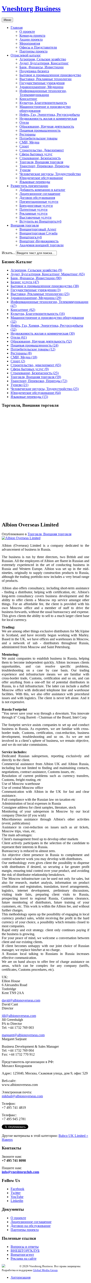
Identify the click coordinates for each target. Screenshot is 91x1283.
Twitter (16, 1193)
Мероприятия (29, 43)
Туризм (24, 170)
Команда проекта (32, 35)
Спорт (24, 146)
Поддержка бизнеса (34, 71)
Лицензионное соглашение (39, 194)
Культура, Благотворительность (43, 103)
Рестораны (27, 134)
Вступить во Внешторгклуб (40, 221)
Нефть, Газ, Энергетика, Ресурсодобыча (49, 114)
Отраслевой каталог (26, 55)
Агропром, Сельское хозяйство (42, 59)
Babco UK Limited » (73, 1136)
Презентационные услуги (38, 201)
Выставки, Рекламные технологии (45, 79)
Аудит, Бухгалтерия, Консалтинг (44, 63)
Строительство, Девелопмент (41, 150)
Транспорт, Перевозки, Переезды (44, 166)
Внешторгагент (22, 1254)
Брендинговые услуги (36, 205)
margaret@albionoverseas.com (23, 1035)
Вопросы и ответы (25, 1247)
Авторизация (20, 1277)
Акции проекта (31, 39)
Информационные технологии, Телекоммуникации (43, 93)
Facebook (17, 1189)
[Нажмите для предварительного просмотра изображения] (21, 538)
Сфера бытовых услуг (36, 154)
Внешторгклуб (30, 237)
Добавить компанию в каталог (42, 190)
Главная (17, 27)
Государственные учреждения (41, 83)
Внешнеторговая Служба (38, 233)
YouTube (17, 1197)
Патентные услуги (33, 209)
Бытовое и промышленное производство (50, 75)
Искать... (8, 253)
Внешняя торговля (25, 225)
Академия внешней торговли (41, 245)
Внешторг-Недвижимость (39, 241)
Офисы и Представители (38, 47)
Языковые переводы (34, 182)
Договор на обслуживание (31, 1226)
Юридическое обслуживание (41, 178)
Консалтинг (28, 99)
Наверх (7, 1139)
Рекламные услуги (33, 213)
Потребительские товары (38, 138)
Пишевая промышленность (40, 130)
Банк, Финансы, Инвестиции (41, 67)
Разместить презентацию (29, 186)
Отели (24, 122)
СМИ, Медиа (29, 142)
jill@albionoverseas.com (19, 1016)
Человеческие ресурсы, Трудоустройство (50, 174)
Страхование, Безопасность (40, 158)
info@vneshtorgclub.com (20, 1172)
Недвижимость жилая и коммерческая (48, 118)
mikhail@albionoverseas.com (22, 1096)
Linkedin (17, 1201)
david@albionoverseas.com (21, 1000)
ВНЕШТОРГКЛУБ (25, 1250)
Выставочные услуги (35, 217)
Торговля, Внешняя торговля (41, 162)
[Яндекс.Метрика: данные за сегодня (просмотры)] (10, 1265)
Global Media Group (45, 1270)
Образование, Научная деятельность (46, 126)
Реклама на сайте (23, 1258)
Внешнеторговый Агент (37, 229)
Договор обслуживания (37, 198)
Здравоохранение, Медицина (41, 87)
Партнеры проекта (33, 51)
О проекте (27, 31)
